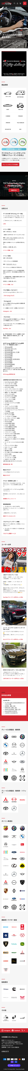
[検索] (14, 3)
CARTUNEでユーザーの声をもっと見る (13, 678)
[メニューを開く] (24, 3)
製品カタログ (6, 475)
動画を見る (14, 190)
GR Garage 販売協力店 (9, 374)
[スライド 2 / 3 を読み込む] (14, 74)
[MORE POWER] (22, 1018)
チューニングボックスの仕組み (10, 164)
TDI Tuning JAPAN (11, 1069)
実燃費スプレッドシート (9, 498)
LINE (4, 224)
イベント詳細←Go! (8, 250)
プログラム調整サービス (9, 533)
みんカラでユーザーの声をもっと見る (13, 639)
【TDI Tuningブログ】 (9, 295)
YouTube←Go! (7, 328)
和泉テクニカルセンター (9, 516)
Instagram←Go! (7, 311)
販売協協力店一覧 (7, 464)
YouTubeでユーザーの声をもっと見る (13, 597)
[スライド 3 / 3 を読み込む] (15, 74)
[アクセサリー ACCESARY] (14, 1018)
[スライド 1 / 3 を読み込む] (12, 74)
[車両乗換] (6, 1018)
